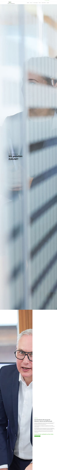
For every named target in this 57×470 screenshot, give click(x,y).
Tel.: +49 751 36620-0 (47, 0)
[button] (37, 436)
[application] (29, 2)
